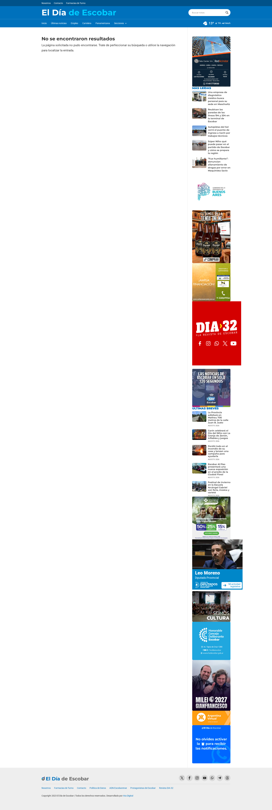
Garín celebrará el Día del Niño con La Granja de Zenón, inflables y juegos (219, 434)
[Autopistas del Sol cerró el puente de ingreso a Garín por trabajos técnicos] (199, 131)
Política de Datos (98, 788)
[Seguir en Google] (227, 778)
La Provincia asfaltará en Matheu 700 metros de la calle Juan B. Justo (218, 417)
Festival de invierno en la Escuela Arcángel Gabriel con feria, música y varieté (219, 487)
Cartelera (86, 23)
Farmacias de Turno (75, 3)
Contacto (58, 3)
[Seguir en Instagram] (197, 778)
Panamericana (103, 23)
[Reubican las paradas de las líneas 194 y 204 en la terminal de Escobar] (199, 115)
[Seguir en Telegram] (220, 778)
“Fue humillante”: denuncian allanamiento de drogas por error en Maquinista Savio (219, 164)
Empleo (74, 23)
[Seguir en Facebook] (189, 778)
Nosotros (46, 3)
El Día (79, 12)
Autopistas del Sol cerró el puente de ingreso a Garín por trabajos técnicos (219, 131)
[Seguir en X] (182, 778)
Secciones (119, 23)
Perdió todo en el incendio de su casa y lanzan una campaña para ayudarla (218, 451)
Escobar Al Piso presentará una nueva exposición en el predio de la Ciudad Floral (218, 469)
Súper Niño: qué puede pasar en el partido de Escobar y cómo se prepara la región (219, 147)
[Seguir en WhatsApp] (212, 778)
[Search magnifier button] (227, 12)
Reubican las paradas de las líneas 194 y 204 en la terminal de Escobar (219, 115)
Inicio (44, 23)
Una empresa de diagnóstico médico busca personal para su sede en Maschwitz (219, 98)
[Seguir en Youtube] (204, 778)
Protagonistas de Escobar (143, 788)
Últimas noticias (59, 23)
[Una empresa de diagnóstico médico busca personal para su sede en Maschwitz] (199, 98)
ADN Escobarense (118, 788)
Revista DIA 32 (166, 788)
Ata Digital (128, 795)
